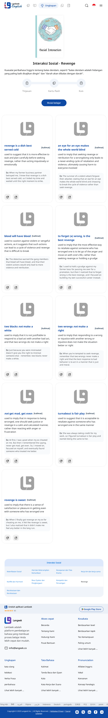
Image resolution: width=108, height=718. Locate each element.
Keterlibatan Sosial (14, 571)
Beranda (45, 625)
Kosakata (83, 618)
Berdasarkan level (86, 625)
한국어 (92, 704)
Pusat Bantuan (48, 643)
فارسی (36, 704)
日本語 (77, 704)
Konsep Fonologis (86, 684)
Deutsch (57, 704)
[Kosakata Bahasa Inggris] (28, 5)
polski (101, 704)
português (68, 704)
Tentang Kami (47, 631)
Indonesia (46, 704)
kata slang (9, 666)
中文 (85, 704)
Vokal (80, 672)
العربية (19, 704)
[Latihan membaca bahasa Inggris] (68, 5)
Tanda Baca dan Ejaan (51, 672)
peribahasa (9, 684)
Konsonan (82, 678)
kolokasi (8, 672)
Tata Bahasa (47, 660)
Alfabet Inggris (85, 666)
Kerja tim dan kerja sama (91, 571)
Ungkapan (10, 660)
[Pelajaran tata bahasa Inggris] (35, 5)
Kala (43, 678)
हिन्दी (12, 704)
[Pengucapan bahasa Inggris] (62, 5)
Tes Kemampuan (86, 637)
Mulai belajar (54, 102)
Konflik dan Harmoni (15, 581)
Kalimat (44, 666)
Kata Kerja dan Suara (51, 684)
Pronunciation (85, 660)
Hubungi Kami (48, 637)
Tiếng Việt (4, 704)
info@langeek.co (18, 648)
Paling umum (84, 643)
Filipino (28, 704)
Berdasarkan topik (86, 631)
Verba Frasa (10, 678)
